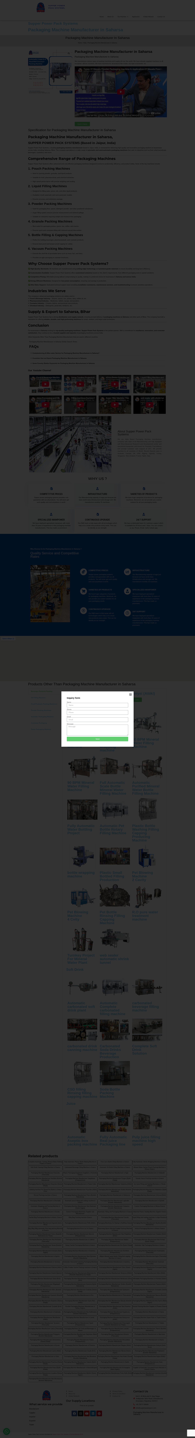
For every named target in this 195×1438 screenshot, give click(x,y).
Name (69, 702)
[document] (97, 719)
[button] (130, 694)
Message (70, 724)
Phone (69, 709)
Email (69, 716)
